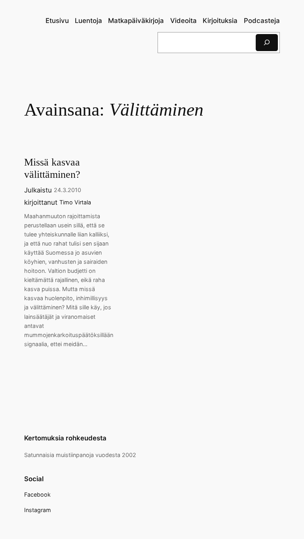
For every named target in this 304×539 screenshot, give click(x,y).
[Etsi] (267, 42)
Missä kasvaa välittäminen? (52, 168)
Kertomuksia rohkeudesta (65, 438)
